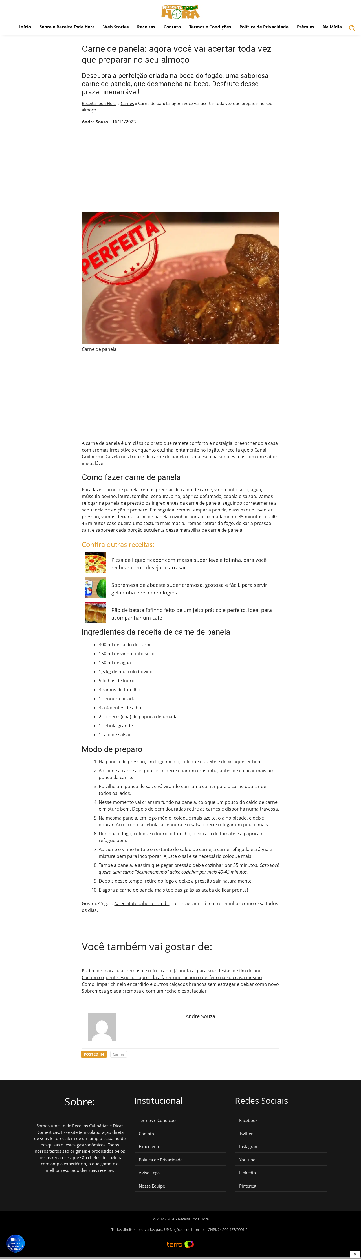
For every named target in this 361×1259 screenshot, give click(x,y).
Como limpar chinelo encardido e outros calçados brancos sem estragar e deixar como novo (180, 984)
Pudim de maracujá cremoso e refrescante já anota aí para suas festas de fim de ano (172, 971)
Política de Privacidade (264, 27)
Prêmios (305, 27)
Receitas (146, 27)
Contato (172, 27)
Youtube (247, 1160)
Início (25, 27)
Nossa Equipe (152, 1186)
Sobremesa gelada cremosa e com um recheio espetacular (144, 991)
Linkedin (247, 1172)
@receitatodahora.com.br (142, 903)
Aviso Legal (150, 1172)
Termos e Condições (210, 27)
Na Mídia (332, 27)
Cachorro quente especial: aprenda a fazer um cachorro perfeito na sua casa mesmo (172, 977)
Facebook (248, 1120)
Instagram (249, 1146)
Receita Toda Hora (99, 103)
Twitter (246, 1133)
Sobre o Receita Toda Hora (67, 27)
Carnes (127, 103)
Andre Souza (95, 121)
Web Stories (116, 27)
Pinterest (247, 1186)
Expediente (149, 1146)
